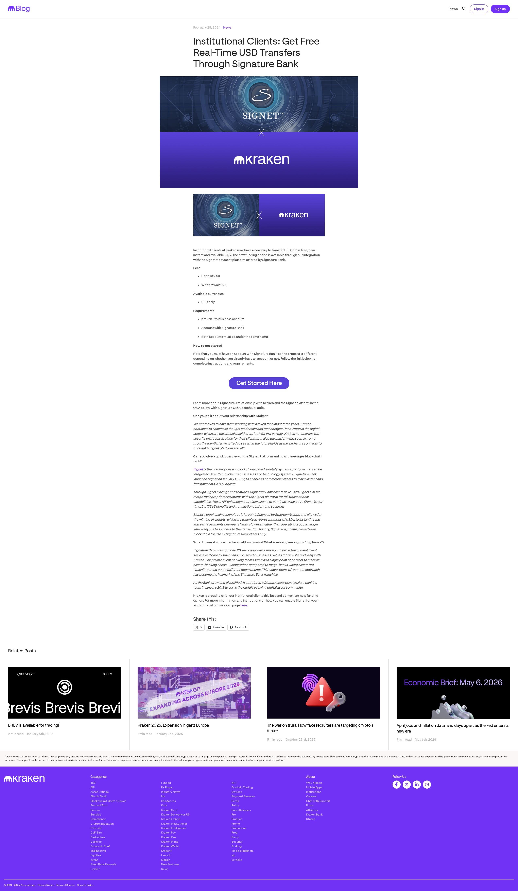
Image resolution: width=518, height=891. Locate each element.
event (94, 860)
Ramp (235, 837)
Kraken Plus (168, 837)
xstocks (236, 860)
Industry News (170, 792)
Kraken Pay (168, 832)
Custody (96, 828)
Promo (235, 823)
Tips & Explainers (242, 851)
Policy (235, 805)
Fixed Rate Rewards (103, 864)
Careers (311, 796)
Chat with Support (318, 801)
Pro (233, 814)
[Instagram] (427, 784)
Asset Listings (99, 792)
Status (310, 819)
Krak (164, 805)
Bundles (95, 814)
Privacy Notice (46, 885)
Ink (163, 796)
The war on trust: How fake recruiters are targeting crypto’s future (320, 728)
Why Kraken (314, 783)
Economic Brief (100, 846)
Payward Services (243, 796)
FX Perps (167, 787)
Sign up (500, 9)
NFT (234, 783)
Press (309, 805)
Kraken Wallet (170, 846)
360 (93, 783)
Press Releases (241, 810)
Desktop (96, 841)
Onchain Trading (242, 787)
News (453, 9)
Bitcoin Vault (98, 796)
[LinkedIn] (417, 784)
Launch (166, 855)
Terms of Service (65, 885)
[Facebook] (397, 784)
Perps (235, 801)
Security (236, 841)
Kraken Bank (314, 814)
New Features (170, 864)
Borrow (95, 810)
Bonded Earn (98, 805)
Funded (166, 783)
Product (236, 819)
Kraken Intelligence (173, 828)
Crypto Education (102, 823)
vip (233, 855)
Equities (95, 855)
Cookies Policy (85, 885)
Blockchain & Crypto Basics (108, 801)
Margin (165, 860)
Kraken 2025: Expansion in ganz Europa (173, 725)
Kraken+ (166, 851)
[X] (407, 784)
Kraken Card (169, 810)
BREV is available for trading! (33, 725)
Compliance (98, 819)
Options (236, 792)
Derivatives (97, 837)
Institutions (313, 792)
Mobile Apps (314, 787)
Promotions (238, 828)
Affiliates (312, 810)
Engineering (98, 851)
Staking (236, 846)
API (92, 787)
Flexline (95, 869)
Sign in (479, 9)
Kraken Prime (169, 841)
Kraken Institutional (174, 823)
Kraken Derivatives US (175, 814)
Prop (234, 832)
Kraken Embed (170, 819)
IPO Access (168, 801)
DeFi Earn (96, 832)
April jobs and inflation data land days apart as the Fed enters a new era (452, 728)
